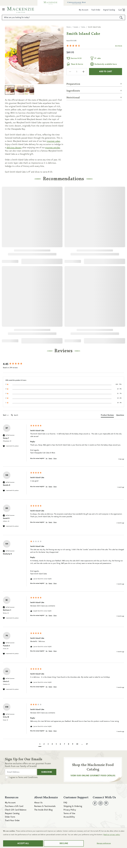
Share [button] (55, 458)
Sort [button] (5, 415)
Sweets (75, 27)
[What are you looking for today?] (121, 17)
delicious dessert (14, 147)
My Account (10, 802)
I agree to (23, 777)
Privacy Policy (70, 810)
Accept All (23, 843)
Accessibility (69, 817)
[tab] (107, 415)
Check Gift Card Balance (15, 810)
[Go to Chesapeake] (77, 3)
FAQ (65, 802)
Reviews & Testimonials (45, 806)
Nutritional (73, 97)
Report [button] (50, 458)
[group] (16, 364)
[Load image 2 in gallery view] (19, 90)
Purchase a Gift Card (14, 806)
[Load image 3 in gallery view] (29, 90)
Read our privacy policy (111, 835)
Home (68, 27)
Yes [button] (46, 458)
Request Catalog (12, 813)
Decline (64, 843)
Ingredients (73, 91)
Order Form (10, 817)
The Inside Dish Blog (43, 810)
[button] (3, 10)
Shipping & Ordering (73, 806)
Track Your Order (12, 820)
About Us (38, 802)
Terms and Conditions (28, 777)
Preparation (73, 84)
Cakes (83, 27)
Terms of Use (69, 813)
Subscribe (46, 772)
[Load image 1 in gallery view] (10, 90)
